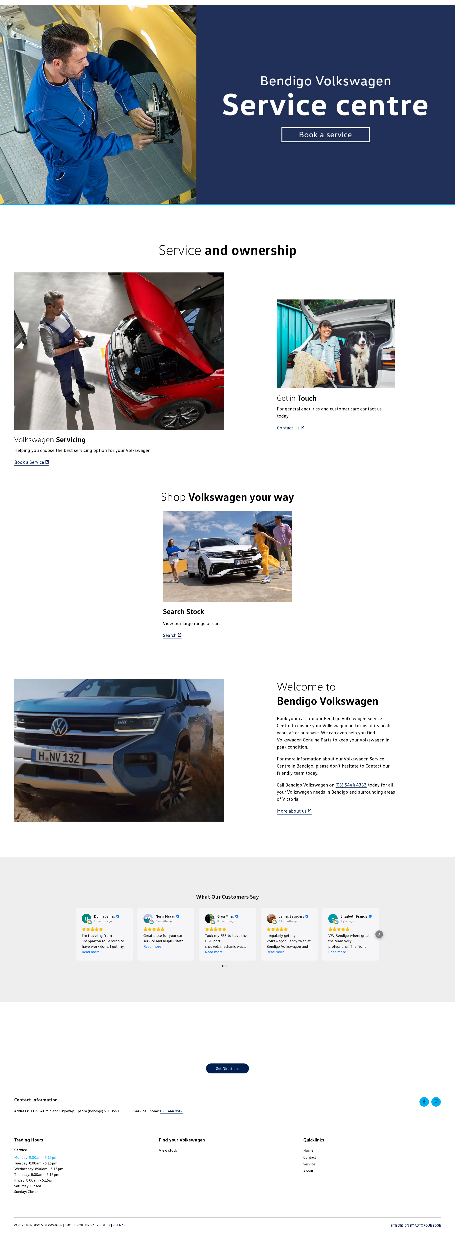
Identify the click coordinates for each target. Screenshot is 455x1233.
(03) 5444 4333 (351, 784)
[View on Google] (86, 918)
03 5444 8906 (171, 1111)
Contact (309, 1157)
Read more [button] (91, 951)
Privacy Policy (97, 1225)
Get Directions (227, 1068)
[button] (76, 934)
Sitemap (119, 1225)
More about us (292, 811)
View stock (168, 1150)
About (308, 1171)
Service (309, 1164)
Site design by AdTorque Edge (416, 1225)
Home (308, 1150)
